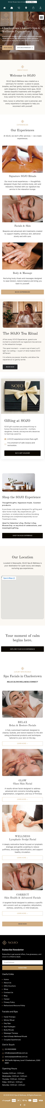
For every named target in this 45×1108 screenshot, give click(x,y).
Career (7, 999)
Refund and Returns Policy (14, 1006)
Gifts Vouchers (10, 986)
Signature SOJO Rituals (22, 176)
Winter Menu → (31, 2)
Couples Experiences (12, 1040)
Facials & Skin (22, 226)
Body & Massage (22, 273)
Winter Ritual (9, 1020)
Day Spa (7, 1023)
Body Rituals (9, 1030)
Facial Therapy (9, 1017)
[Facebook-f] (20, 1105)
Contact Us (8, 992)
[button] (41, 17)
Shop (6, 989)
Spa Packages (9, 1027)
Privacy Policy (9, 1002)
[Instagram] (24, 1105)
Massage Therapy (11, 1033)
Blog (5, 996)
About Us (7, 983)
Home (6, 979)
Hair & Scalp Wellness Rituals (15, 1036)
